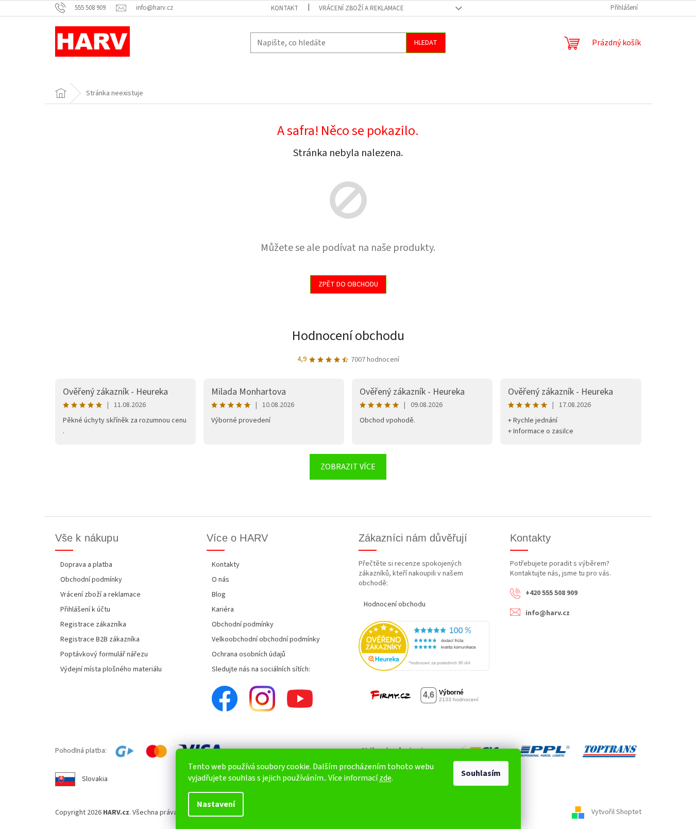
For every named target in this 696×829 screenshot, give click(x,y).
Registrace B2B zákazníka (100, 639)
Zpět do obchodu (348, 284)
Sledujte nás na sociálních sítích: (261, 669)
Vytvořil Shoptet (616, 812)
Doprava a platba (86, 565)
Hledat (425, 43)
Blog (219, 594)
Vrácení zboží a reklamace (361, 8)
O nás (220, 579)
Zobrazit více (348, 466)
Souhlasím (481, 773)
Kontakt (284, 8)
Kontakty (226, 565)
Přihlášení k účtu (85, 609)
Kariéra (223, 609)
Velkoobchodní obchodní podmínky (266, 639)
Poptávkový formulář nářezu (104, 654)
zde (385, 778)
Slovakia (95, 779)
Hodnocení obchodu (348, 335)
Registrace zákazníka (93, 624)
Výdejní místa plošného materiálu (111, 669)
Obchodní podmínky (91, 579)
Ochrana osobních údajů (248, 654)
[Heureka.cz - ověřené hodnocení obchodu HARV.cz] (424, 646)
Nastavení (216, 804)
